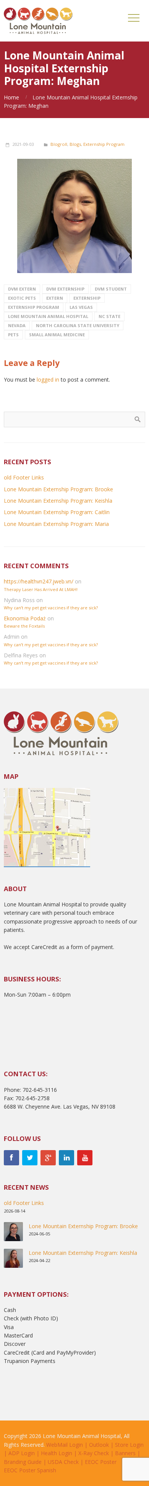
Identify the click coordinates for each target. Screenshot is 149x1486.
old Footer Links (24, 477)
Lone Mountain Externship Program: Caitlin (57, 512)
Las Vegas (81, 307)
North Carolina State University (77, 325)
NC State (109, 316)
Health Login (56, 1453)
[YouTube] (84, 1157)
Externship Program (104, 144)
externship (86, 298)
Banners (125, 1453)
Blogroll (58, 144)
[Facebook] (11, 1157)
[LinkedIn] (66, 1157)
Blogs (75, 144)
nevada (17, 325)
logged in (48, 379)
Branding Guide (23, 1461)
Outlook (99, 1444)
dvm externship (65, 289)
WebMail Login (64, 1444)
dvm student (111, 289)
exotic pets (22, 298)
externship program (33, 307)
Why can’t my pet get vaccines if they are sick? (51, 607)
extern (54, 298)
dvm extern (22, 289)
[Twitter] (29, 1157)
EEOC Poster (101, 1461)
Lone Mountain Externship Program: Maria (56, 523)
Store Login (129, 1444)
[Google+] (48, 1157)
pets (13, 334)
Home (11, 97)
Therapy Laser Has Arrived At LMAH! (41, 589)
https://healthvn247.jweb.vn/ (38, 581)
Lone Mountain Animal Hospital (48, 316)
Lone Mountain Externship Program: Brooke (58, 489)
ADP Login (21, 1453)
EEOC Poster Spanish (30, 1470)
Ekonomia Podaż (25, 618)
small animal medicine (57, 334)
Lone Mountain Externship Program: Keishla (58, 500)
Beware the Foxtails (24, 626)
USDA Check (63, 1461)
